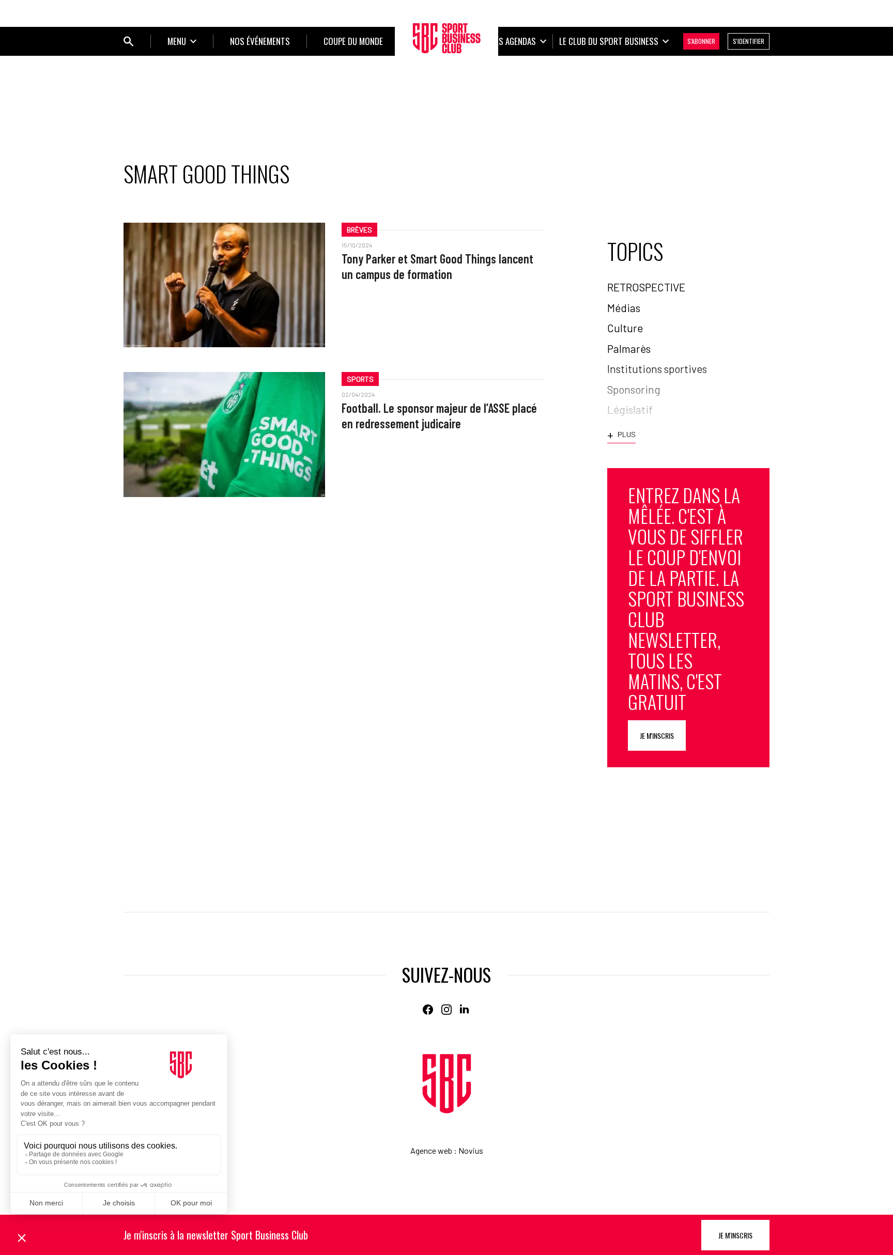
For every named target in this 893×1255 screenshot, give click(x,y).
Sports (360, 379)
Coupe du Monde (353, 41)
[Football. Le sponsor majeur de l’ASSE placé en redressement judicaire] (224, 434)
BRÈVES (359, 229)
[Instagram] (446, 1009)
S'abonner (701, 41)
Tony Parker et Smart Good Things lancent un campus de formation (437, 266)
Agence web (431, 1150)
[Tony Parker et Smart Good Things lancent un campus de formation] (224, 285)
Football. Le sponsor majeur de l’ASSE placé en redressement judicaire (439, 415)
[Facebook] (428, 1009)
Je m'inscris (657, 735)
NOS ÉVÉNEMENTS (260, 41)
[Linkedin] (465, 1009)
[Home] (447, 1084)
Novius (470, 1150)
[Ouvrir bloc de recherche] (129, 41)
